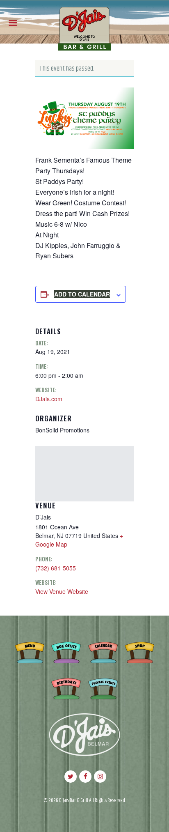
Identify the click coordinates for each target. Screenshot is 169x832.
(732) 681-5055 (55, 568)
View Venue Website (61, 591)
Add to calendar (82, 294)
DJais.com (48, 399)
